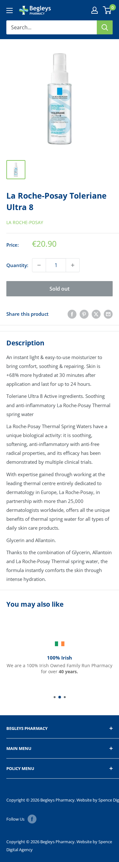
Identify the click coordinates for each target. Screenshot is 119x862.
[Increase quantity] (72, 265)
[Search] (105, 27)
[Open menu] (9, 10)
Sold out (59, 288)
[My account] (94, 10)
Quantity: (17, 265)
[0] (107, 10)
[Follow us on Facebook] (32, 819)
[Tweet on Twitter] (96, 314)
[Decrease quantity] (39, 265)
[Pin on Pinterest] (84, 314)
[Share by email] (108, 314)
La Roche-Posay (24, 222)
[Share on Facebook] (72, 314)
